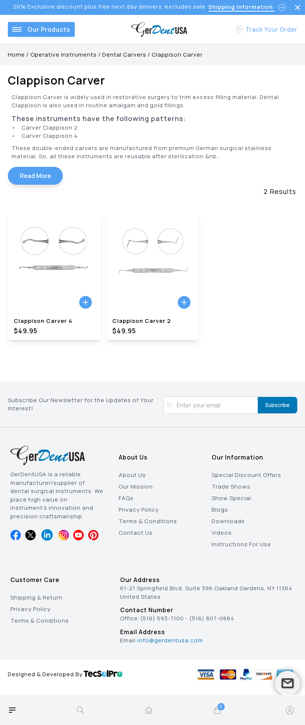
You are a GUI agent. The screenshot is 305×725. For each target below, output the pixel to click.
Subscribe (277, 404)
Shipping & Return (36, 597)
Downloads (228, 521)
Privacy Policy (139, 509)
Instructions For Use (241, 544)
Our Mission (136, 486)
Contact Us (135, 532)
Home (16, 54)
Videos (222, 532)
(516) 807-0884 (211, 618)
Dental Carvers (124, 54)
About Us (132, 475)
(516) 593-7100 (162, 618)
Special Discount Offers (246, 475)
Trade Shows (231, 486)
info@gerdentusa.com (170, 640)
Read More (35, 176)
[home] (148, 710)
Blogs (220, 509)
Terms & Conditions (148, 521)
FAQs (126, 498)
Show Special (231, 498)
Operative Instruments (63, 54)
